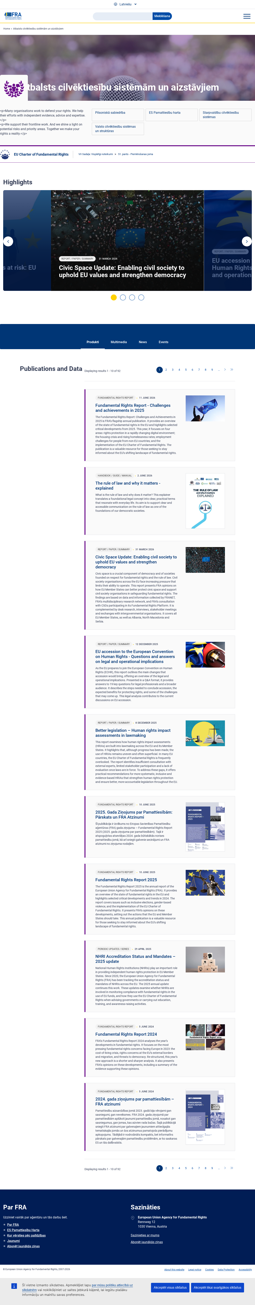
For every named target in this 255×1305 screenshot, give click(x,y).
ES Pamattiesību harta (164, 113)
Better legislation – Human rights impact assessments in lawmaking (133, 733)
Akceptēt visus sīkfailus (170, 1287)
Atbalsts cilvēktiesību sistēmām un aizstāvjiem (38, 28)
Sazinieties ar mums (145, 1235)
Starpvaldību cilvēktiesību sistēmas (221, 115)
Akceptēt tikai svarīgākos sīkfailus (217, 1287)
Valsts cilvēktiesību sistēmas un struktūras (115, 129)
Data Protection (226, 1269)
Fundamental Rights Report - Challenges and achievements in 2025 (133, 408)
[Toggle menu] (247, 16)
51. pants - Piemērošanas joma (135, 154)
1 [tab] (114, 297)
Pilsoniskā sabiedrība (110, 113)
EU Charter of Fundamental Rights (41, 154)
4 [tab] (141, 297)
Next (247, 241)
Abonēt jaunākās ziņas (23, 1246)
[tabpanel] (127, 240)
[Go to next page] (225, 370)
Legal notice (194, 1269)
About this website (174, 1269)
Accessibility (245, 1269)
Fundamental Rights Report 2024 (126, 1034)
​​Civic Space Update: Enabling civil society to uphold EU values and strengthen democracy (122, 271)
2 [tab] (123, 297)
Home (6, 28)
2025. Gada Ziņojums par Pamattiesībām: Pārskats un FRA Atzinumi (134, 815)
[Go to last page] (232, 370)
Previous (8, 241)
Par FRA (13, 1225)
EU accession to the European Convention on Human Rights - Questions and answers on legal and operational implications (135, 656)
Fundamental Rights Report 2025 (126, 879)
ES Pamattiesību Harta (23, 1230)
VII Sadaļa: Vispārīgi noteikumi (95, 154)
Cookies (209, 1269)
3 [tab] (132, 297)
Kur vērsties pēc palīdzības (26, 1235)
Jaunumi (13, 1241)
